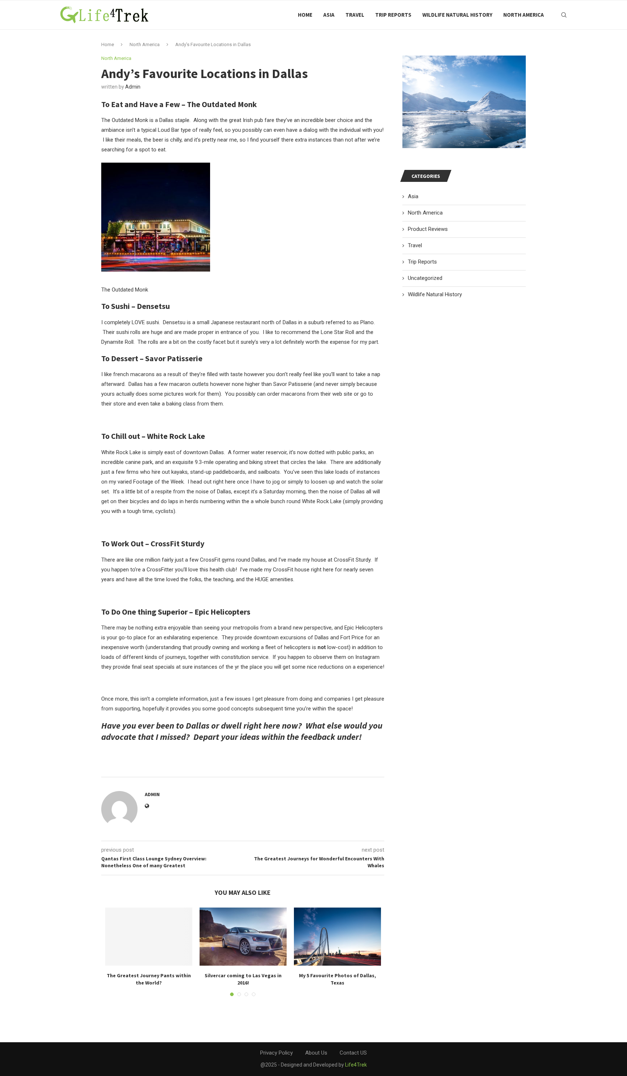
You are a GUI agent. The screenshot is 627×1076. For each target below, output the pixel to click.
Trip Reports (393, 14)
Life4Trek (356, 1065)
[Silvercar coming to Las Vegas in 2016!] (243, 937)
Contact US (353, 1052)
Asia (329, 14)
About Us (316, 1052)
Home (305, 14)
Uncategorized (425, 278)
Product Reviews (428, 229)
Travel (354, 14)
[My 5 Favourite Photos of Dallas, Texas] (337, 937)
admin (132, 87)
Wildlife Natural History (457, 14)
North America (523, 14)
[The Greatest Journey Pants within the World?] (148, 937)
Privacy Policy (276, 1052)
